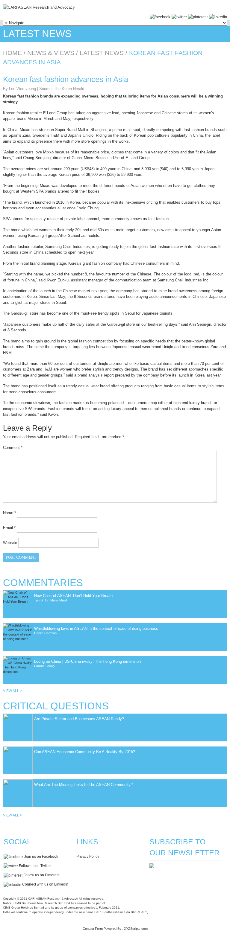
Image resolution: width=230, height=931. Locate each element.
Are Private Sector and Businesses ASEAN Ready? (79, 719)
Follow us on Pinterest (40, 875)
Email (9, 527)
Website (10, 542)
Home (12, 52)
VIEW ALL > (12, 691)
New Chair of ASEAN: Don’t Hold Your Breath (73, 595)
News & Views (50, 52)
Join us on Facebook (40, 856)
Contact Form (93, 928)
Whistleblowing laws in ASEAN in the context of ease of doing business (96, 628)
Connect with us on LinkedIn (44, 884)
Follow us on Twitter (34, 866)
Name (9, 513)
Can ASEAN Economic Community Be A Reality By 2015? (84, 751)
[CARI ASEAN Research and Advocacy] (39, 7)
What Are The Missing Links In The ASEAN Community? (83, 784)
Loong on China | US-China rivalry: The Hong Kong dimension (87, 661)
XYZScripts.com (136, 928)
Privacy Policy (87, 856)
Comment (12, 447)
